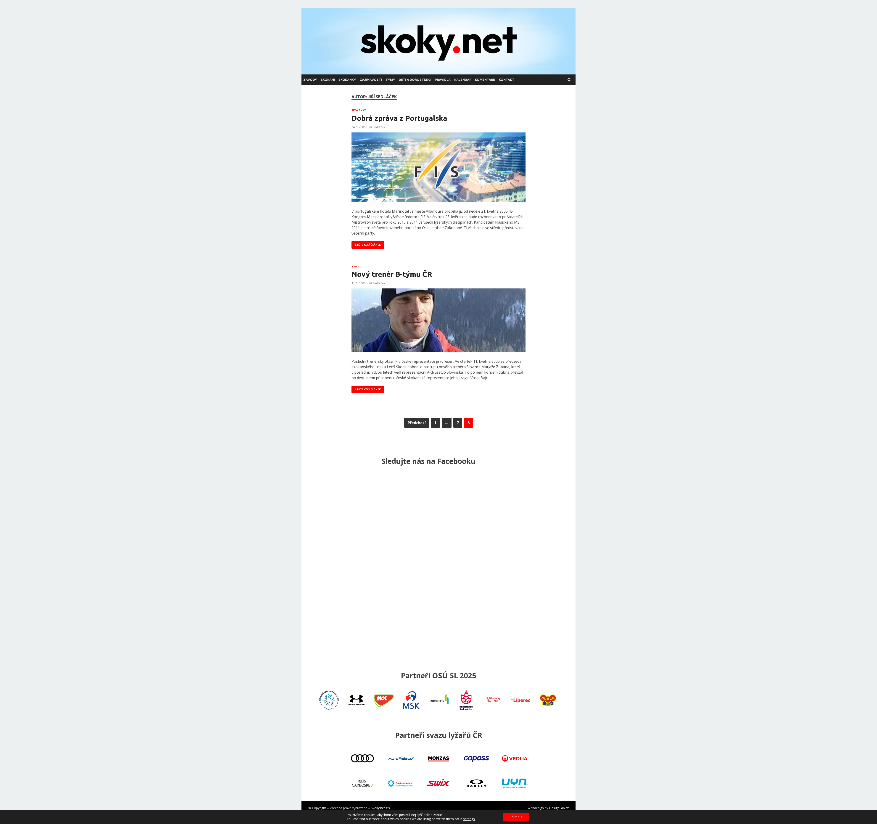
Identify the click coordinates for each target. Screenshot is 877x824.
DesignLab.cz (559, 808)
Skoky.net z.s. (381, 808)
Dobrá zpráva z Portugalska (399, 118)
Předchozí (417, 422)
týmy (390, 80)
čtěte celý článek (368, 244)
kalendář (462, 80)
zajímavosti (371, 80)
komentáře (485, 80)
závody (310, 80)
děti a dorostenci (415, 80)
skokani (328, 80)
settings (469, 819)
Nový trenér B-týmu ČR (391, 274)
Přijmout (516, 817)
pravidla (443, 80)
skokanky (347, 80)
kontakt (506, 80)
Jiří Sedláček (377, 127)
